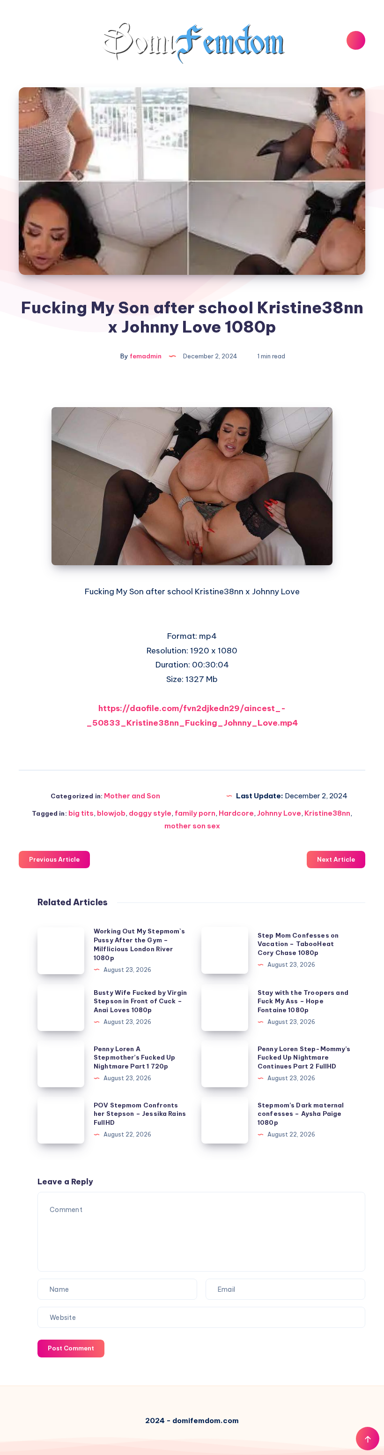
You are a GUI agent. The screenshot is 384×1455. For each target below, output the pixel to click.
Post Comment (71, 1348)
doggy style (150, 813)
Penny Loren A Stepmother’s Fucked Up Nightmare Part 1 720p (134, 1057)
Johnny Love (279, 813)
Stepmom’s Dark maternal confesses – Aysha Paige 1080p (301, 1114)
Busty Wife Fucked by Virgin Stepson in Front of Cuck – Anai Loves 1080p (140, 1001)
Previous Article (54, 859)
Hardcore (236, 813)
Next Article (336, 859)
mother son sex (192, 825)
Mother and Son (132, 795)
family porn (195, 813)
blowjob (111, 813)
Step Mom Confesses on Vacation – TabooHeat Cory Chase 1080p (298, 944)
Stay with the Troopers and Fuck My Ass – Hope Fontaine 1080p (303, 1001)
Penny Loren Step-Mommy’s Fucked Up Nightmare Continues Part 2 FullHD (304, 1057)
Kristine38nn (327, 813)
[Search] (356, 40)
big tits (81, 813)
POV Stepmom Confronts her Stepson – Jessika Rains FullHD (140, 1114)
